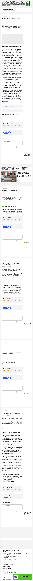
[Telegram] (8, 133)
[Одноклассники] (6, 133)
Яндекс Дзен (24, 576)
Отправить (19, 511)
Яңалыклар (5, 15)
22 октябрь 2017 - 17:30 (5, 266)
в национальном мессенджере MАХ (9, 110)
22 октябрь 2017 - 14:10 (5, 415)
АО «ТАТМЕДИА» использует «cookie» (8, 577)
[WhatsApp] (10, 133)
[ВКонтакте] (4, 133)
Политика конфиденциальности (7, 579)
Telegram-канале (6, 106)
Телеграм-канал (16, 114)
